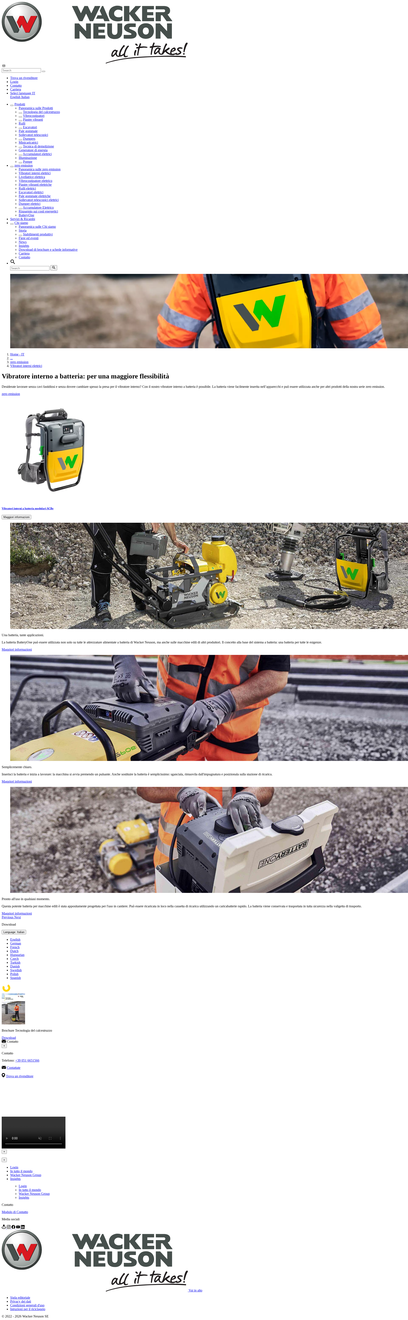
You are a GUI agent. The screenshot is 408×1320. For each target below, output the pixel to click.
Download (9, 1038)
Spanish (15, 978)
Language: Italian (13, 932)
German (15, 943)
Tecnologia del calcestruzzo (41, 112)
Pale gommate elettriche (35, 196)
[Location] (4, 1227)
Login (14, 82)
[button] (22, 93)
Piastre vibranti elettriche (35, 184)
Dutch (14, 951)
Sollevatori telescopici (33, 135)
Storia (23, 230)
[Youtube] (18, 1227)
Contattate (13, 1067)
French (15, 947)
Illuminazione (28, 158)
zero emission (23, 165)
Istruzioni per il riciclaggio (27, 1309)
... (11, 358)
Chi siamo (21, 223)
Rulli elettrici (27, 188)
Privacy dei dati (20, 1301)
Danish (15, 966)
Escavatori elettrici (31, 192)
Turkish (15, 962)
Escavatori (30, 127)
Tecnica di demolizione (38, 146)
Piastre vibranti (33, 119)
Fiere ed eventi (28, 238)
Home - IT (17, 354)
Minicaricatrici (28, 142)
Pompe (27, 161)
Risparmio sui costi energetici (38, 211)
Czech (14, 958)
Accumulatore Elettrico (38, 207)
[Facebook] (13, 1227)
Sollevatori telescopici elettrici (39, 200)
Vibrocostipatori (33, 116)
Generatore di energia (33, 150)
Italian (25, 97)
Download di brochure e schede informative (48, 249)
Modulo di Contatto (15, 1212)
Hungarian (17, 955)
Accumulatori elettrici (37, 154)
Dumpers (29, 138)
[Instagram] (9, 1227)
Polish (14, 974)
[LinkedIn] (23, 1227)
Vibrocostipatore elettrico (35, 181)
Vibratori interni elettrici (35, 173)
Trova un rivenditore (24, 78)
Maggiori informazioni (16, 517)
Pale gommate (28, 131)
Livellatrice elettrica (32, 177)
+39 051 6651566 (27, 1060)
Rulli (22, 123)
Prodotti (19, 104)
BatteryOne (26, 215)
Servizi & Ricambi (22, 219)
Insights (24, 246)
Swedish (16, 970)
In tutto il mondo (21, 1171)
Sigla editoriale (20, 1297)
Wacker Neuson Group (25, 1175)
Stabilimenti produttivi (38, 234)
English (15, 97)
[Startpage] (95, 62)
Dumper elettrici (29, 203)
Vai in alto (195, 1290)
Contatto (16, 85)
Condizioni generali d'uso (27, 1305)
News (23, 242)
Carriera (15, 89)
